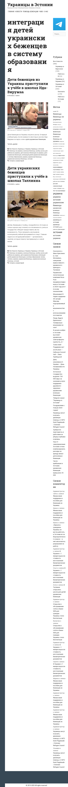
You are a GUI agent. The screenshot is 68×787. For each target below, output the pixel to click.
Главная (11, 12)
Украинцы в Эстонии (30, 4)
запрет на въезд (57, 158)
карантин (55, 162)
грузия (62, 150)
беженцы (57, 114)
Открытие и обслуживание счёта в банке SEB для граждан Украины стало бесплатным (58, 611)
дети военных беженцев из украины (32, 153)
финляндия (61, 229)
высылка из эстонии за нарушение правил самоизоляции (58, 148)
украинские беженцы (35, 157)
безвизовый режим (57, 122)
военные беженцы (29, 151)
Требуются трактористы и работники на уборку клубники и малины (59, 434)
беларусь (55, 124)
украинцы (56, 215)
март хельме (56, 174)
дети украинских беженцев (36, 139)
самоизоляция (57, 186)
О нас (46, 12)
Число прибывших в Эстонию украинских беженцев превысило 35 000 (58, 468)
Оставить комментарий (16, 161)
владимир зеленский (59, 129)
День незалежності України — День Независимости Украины (59, 364)
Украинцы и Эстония (37, 149)
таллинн (9, 259)
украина (24, 157)
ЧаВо (41, 12)
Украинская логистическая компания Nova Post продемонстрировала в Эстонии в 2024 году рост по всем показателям (59, 282)
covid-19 (55, 111)
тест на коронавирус (59, 190)
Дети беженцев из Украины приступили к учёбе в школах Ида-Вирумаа (27, 85)
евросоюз (61, 155)
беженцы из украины (16, 151)
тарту (63, 188)
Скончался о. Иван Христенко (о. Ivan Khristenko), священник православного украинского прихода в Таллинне (59, 260)
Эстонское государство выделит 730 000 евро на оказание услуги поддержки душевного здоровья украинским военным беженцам (59, 383)
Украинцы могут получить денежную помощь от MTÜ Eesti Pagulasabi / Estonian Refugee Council (59, 420)
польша (62, 181)
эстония (30, 159)
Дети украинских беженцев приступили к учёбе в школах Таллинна (27, 174)
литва (62, 172)
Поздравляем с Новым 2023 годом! (59, 407)
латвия (58, 172)
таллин (43, 257)
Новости (18, 12)
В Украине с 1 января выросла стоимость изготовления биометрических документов (59, 558)
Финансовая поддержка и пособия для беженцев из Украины (58, 500)
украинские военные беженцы (17, 159)
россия (55, 183)
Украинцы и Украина (24, 149)
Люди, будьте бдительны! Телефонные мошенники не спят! (58, 322)
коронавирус (57, 167)
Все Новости (13, 149)
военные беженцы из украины (57, 139)
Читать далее (12, 144)
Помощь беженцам (30, 12)
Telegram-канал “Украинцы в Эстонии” (58, 400)
